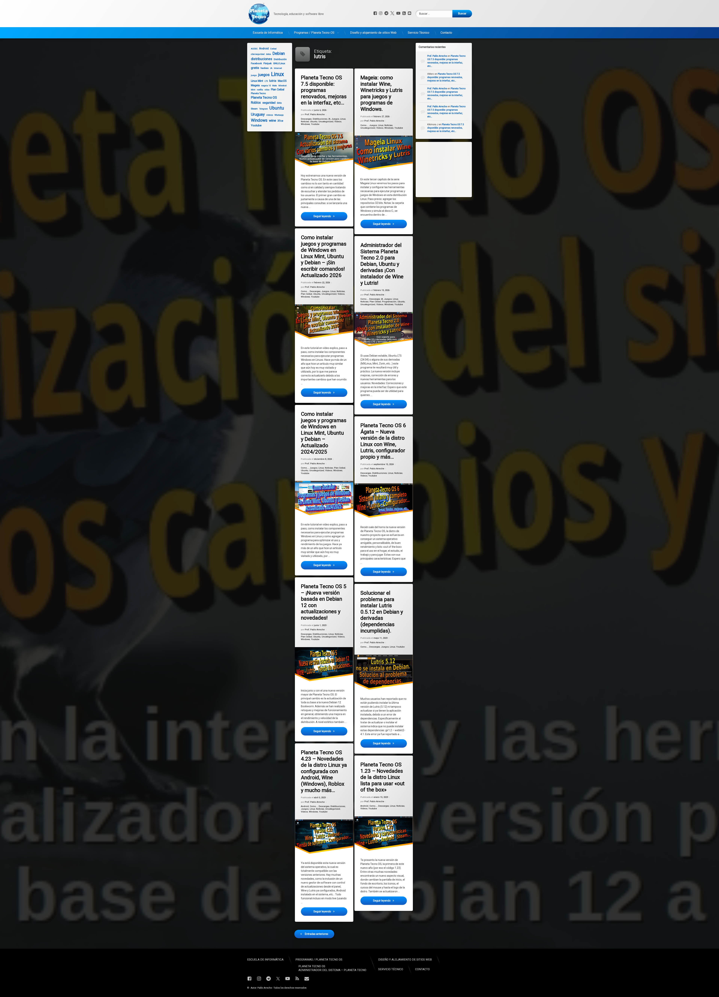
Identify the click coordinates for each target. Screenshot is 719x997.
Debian (278, 53)
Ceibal (273, 48)
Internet (278, 68)
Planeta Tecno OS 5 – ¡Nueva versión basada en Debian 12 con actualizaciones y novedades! (323, 602)
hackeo (265, 68)
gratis (255, 68)
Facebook (256, 63)
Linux (342, 119)
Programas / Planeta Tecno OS (314, 32)
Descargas (306, 119)
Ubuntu (313, 121)
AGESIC (254, 49)
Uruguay (258, 114)
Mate (274, 85)
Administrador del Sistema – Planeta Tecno (332, 970)
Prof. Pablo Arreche (315, 114)
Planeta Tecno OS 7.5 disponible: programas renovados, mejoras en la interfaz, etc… (324, 90)
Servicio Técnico (418, 32)
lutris (272, 81)
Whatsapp (278, 115)
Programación (389, 301)
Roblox (256, 102)
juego (254, 75)
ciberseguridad (258, 54)
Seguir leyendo (330, 216)
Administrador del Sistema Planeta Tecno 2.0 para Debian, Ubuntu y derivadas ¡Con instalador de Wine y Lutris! (382, 264)
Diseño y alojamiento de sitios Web (373, 32)
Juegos (335, 119)
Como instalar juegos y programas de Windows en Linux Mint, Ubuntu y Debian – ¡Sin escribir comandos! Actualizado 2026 (323, 256)
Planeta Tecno (258, 93)
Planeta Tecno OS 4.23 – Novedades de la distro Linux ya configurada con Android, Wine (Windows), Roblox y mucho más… (324, 771)
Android (305, 806)
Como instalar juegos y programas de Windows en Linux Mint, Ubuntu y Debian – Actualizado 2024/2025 (323, 433)
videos (269, 115)
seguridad (268, 102)
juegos (264, 74)
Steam (254, 108)
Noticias (305, 121)
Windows (305, 124)
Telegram (263, 109)
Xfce (280, 120)
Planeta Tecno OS (264, 97)
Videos (337, 121)
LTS (266, 81)
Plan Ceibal (306, 294)
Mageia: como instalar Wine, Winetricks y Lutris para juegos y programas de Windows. (381, 93)
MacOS (282, 80)
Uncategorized (325, 121)
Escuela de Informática (268, 32)
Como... (364, 125)
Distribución (280, 59)
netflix (260, 89)
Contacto (446, 32)
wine (272, 120)
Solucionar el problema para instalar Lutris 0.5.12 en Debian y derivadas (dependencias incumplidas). (381, 612)
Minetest (282, 85)
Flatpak (267, 63)
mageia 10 (266, 85)
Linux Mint (257, 81)
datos (268, 54)
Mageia (255, 85)
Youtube (315, 124)
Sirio (279, 102)
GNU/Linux (279, 63)
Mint (253, 89)
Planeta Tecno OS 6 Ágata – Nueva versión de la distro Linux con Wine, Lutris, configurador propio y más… (383, 441)
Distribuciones (320, 119)
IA (329, 119)
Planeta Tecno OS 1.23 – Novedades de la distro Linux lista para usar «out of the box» (382, 777)
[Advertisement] (447, 169)
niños (267, 90)
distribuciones (261, 59)
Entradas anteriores (316, 933)
